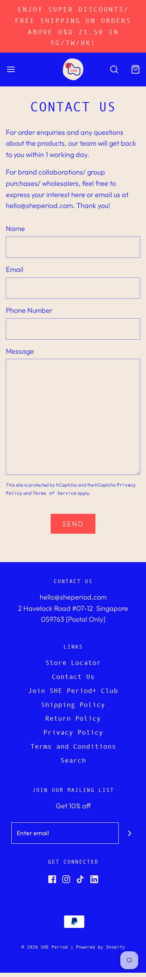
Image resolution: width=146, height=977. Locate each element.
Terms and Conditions (73, 746)
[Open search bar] (114, 69)
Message (20, 351)
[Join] (129, 833)
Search (73, 760)
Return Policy (73, 718)
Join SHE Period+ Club (73, 691)
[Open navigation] (10, 69)
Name (15, 228)
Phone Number (29, 310)
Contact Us (73, 677)
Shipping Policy (73, 705)
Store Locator (73, 663)
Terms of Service (54, 493)
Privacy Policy (73, 732)
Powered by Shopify (100, 947)
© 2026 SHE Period (44, 947)
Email (14, 269)
